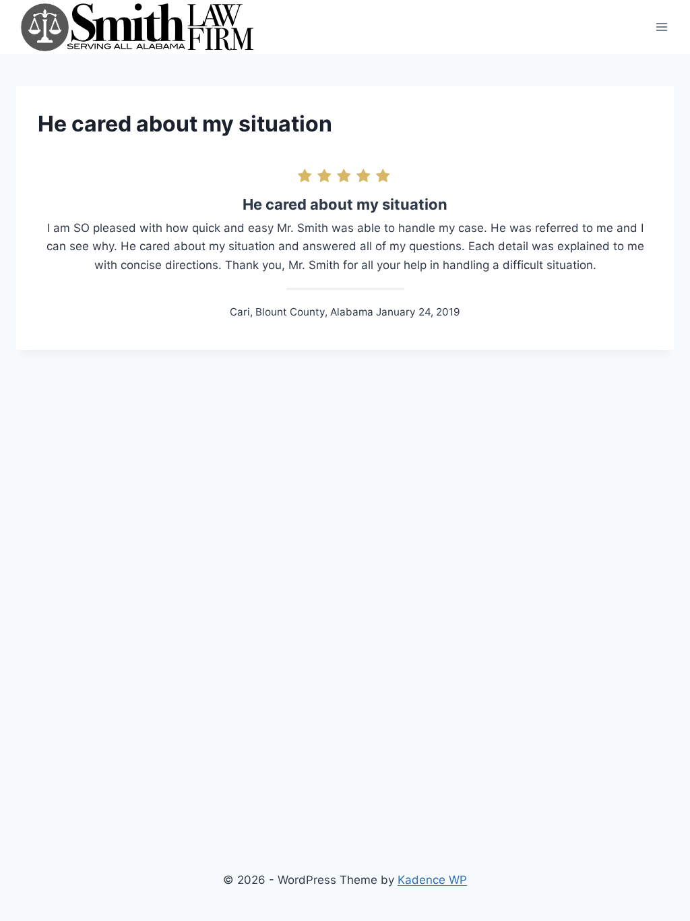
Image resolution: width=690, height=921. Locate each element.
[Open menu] (661, 26)
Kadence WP (432, 880)
